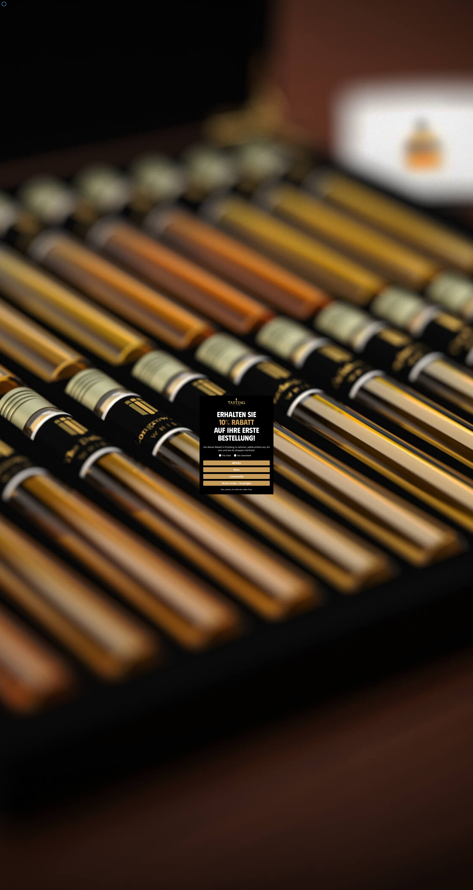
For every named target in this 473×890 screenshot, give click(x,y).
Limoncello (236, 476)
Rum (236, 469)
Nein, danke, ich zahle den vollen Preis (236, 489)
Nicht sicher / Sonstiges (236, 483)
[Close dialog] (4, 4)
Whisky (236, 463)
